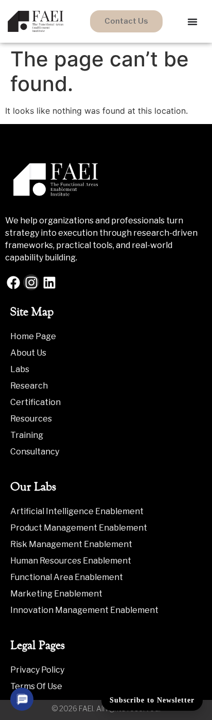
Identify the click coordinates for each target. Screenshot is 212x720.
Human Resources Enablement (70, 561)
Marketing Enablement (56, 594)
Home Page (33, 336)
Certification (35, 402)
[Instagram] (31, 282)
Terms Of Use (36, 686)
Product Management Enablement (78, 528)
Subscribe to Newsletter (152, 700)
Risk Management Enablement (71, 544)
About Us (28, 353)
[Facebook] (13, 282)
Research (29, 386)
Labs (19, 369)
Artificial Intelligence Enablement (77, 511)
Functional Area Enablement (66, 577)
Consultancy (34, 451)
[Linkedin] (49, 282)
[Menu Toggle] (192, 21)
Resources (31, 419)
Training (26, 435)
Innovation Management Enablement (84, 610)
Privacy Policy (37, 670)
